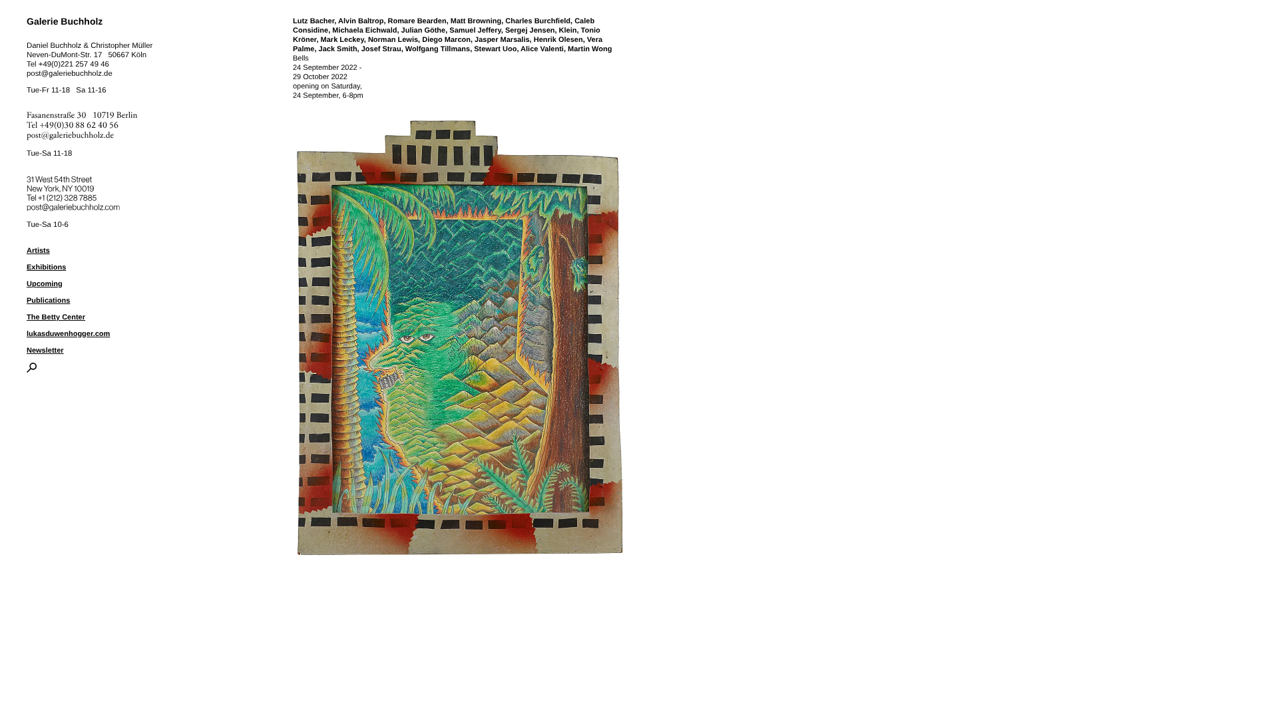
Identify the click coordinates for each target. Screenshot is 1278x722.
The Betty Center (56, 317)
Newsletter (45, 351)
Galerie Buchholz (65, 21)
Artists (38, 251)
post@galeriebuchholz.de (69, 74)
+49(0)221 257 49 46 (74, 65)
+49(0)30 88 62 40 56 (79, 125)
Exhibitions (46, 267)
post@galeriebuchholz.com (75, 205)
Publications (48, 301)
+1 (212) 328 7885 (77, 196)
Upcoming (45, 284)
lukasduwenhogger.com (68, 334)
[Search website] (32, 370)
